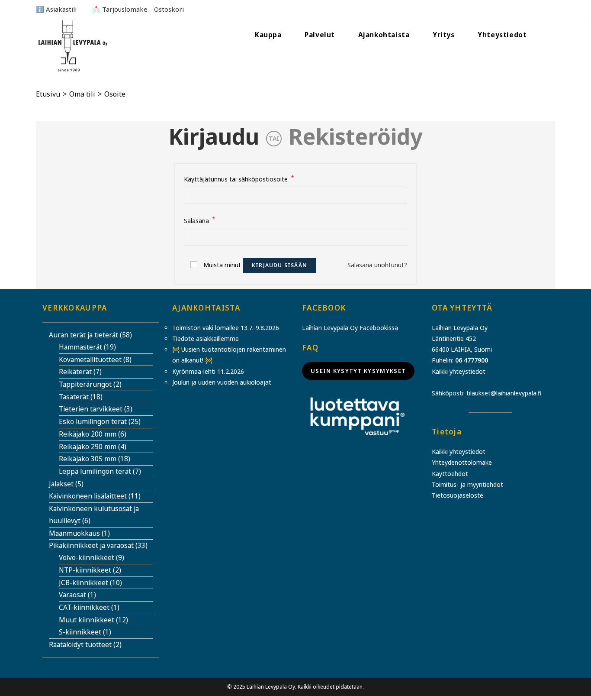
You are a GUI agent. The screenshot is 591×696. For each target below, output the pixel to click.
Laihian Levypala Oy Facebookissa (350, 328)
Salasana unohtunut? (377, 265)
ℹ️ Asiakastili (56, 9)
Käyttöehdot (450, 473)
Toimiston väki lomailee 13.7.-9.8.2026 (225, 328)
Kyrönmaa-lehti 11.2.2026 (208, 371)
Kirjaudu (214, 136)
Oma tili (82, 94)
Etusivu (48, 94)
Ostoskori (169, 9)
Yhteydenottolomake (462, 462)
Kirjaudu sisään (279, 265)
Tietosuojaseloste (457, 495)
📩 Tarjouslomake (120, 9)
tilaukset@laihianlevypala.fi (503, 393)
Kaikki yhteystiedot (458, 371)
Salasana (199, 220)
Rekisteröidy (356, 136)
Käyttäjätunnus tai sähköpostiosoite (239, 178)
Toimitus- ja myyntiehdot (467, 484)
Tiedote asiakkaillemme (205, 338)
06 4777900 (471, 360)
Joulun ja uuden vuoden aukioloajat (221, 382)
